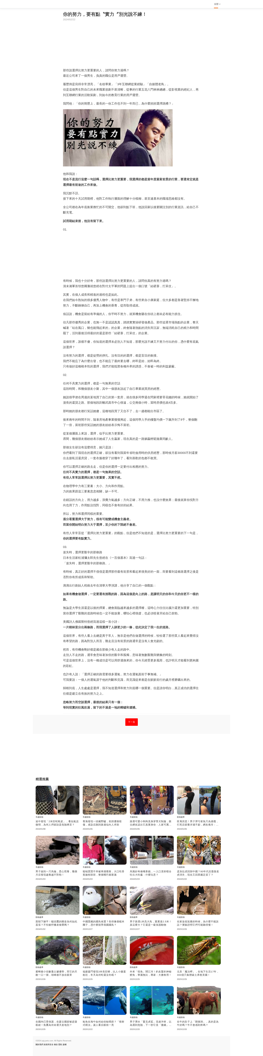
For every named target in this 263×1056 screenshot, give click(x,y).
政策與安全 (48, 1044)
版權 (65, 1044)
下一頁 (131, 722)
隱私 (60, 1044)
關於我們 (39, 1044)
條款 (56, 1044)
